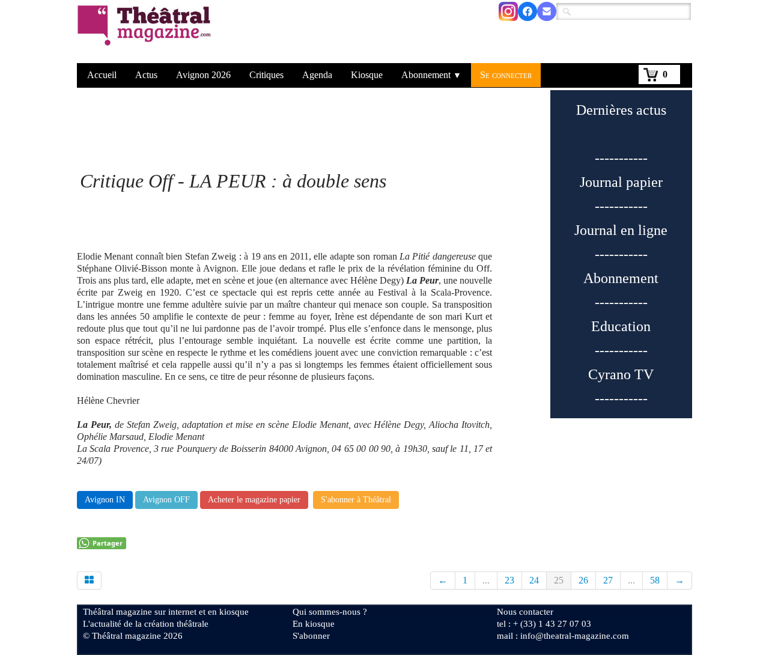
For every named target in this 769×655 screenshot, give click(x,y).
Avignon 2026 (203, 75)
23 (509, 580)
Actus (146, 75)
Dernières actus (621, 110)
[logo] (146, 33)
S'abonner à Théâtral (356, 499)
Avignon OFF (166, 499)
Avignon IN (105, 499)
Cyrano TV (621, 374)
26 (583, 580)
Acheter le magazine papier (254, 499)
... (486, 580)
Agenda (317, 75)
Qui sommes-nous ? (330, 612)
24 (534, 580)
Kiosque (367, 75)
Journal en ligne (620, 230)
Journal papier (621, 182)
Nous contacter (525, 612)
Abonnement (431, 75)
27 (608, 580)
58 (655, 580)
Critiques (266, 75)
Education (621, 326)
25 (559, 580)
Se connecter (506, 75)
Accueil (102, 75)
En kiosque (314, 624)
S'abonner (311, 636)
